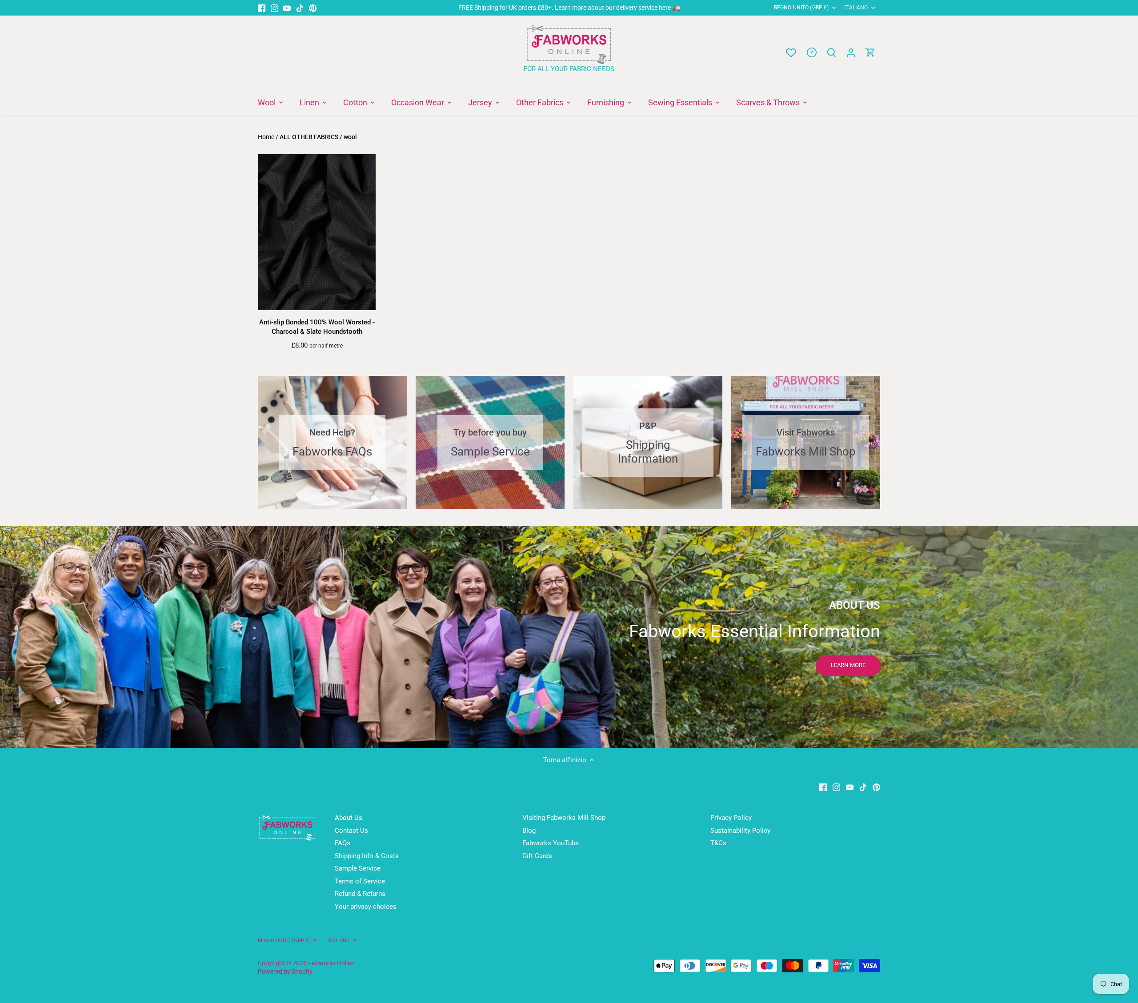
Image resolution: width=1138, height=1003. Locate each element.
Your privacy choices (366, 907)
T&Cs (718, 843)
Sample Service (358, 868)
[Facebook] (261, 7)
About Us (348, 818)
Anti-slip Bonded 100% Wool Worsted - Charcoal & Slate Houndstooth (317, 327)
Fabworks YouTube (550, 843)
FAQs (342, 843)
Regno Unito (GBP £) (801, 7)
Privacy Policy (731, 818)
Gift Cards (537, 856)
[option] (569, 637)
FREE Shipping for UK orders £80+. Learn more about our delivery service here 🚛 (569, 7)
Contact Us (351, 831)
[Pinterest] (313, 7)
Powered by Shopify (285, 971)
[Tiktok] (300, 7)
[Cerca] (831, 52)
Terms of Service (360, 881)
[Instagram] (274, 7)
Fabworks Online (331, 963)
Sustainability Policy (740, 831)
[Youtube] (287, 7)
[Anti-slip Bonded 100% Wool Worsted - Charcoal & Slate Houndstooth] (317, 232)
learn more (848, 665)
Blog (529, 831)
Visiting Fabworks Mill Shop (563, 818)
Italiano (856, 7)
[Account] (851, 52)
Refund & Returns (360, 894)
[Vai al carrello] (870, 52)
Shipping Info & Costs (367, 856)
